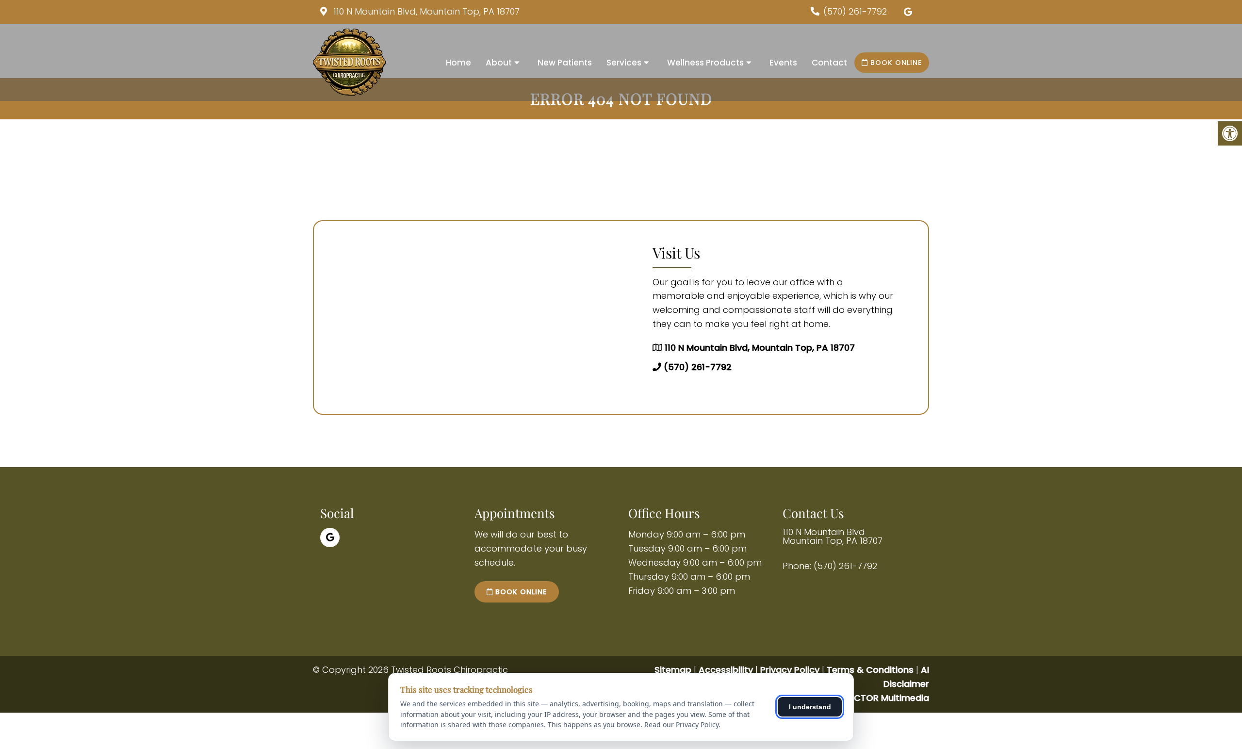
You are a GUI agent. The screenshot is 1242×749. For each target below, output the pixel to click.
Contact (829, 62)
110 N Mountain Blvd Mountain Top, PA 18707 (832, 536)
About (499, 62)
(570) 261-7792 (855, 11)
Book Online (895, 62)
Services (623, 62)
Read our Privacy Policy (681, 724)
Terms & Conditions (871, 670)
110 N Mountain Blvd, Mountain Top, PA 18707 (425, 11)
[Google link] (908, 12)
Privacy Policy (791, 670)
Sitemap (672, 670)
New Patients (565, 62)
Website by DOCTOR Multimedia (859, 698)
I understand (810, 707)
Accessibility (726, 670)
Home (458, 62)
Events (783, 62)
